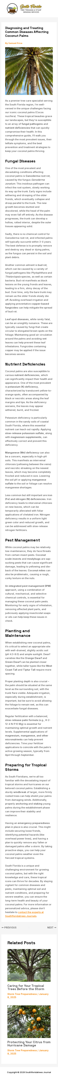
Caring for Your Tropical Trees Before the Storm (25, 987)
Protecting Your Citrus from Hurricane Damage (29, 1043)
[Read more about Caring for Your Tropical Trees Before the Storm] (29, 965)
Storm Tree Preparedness (22, 994)
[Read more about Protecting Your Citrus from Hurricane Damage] (29, 1021)
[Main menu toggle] (53, 8)
